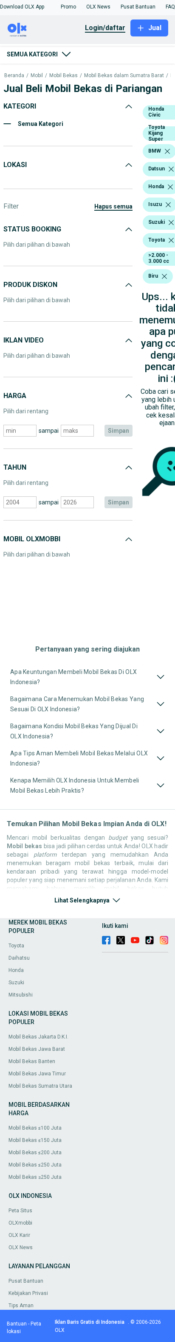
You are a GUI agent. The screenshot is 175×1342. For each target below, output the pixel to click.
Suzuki (16, 983)
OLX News (20, 1247)
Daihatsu (19, 958)
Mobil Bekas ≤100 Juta (35, 1128)
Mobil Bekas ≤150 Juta (35, 1140)
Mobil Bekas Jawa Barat (36, 1049)
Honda (16, 970)
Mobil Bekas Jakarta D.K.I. (38, 1037)
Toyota (16, 946)
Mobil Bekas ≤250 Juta (35, 1165)
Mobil (37, 75)
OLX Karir (19, 1235)
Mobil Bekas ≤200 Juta (35, 1152)
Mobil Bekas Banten (31, 1061)
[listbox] (167, 151)
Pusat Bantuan (25, 1281)
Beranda (14, 75)
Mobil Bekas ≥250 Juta (35, 1177)
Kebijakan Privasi (28, 1293)
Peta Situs (20, 1211)
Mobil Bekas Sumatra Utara (40, 1086)
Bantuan (17, 1324)
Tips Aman (21, 1306)
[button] (22, 6)
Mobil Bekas (63, 75)
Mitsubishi (20, 995)
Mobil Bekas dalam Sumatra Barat (124, 75)
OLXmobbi (20, 1223)
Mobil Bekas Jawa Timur (37, 1074)
